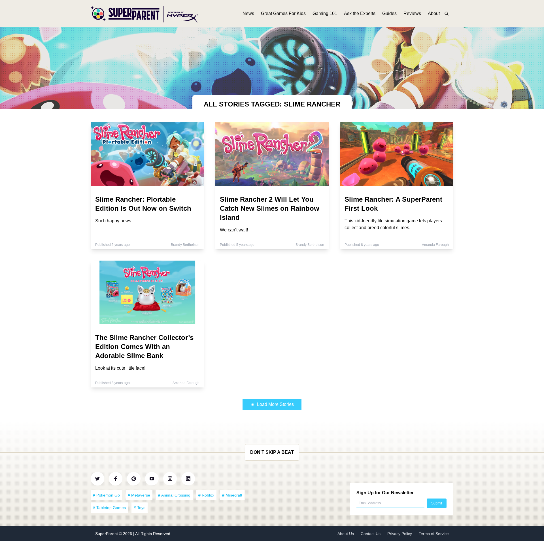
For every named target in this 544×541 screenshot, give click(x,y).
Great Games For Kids (283, 13)
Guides (389, 13)
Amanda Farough (435, 245)
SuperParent (107, 533)
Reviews (412, 13)
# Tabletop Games (109, 507)
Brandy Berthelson (185, 245)
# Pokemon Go (106, 495)
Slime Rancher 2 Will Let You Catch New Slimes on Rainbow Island (269, 208)
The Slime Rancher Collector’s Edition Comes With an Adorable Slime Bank (144, 346)
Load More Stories (275, 404)
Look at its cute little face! (120, 368)
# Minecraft (232, 495)
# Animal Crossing (174, 495)
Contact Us (371, 533)
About (434, 13)
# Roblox (206, 495)
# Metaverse (139, 495)
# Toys (139, 507)
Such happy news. (113, 220)
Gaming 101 (325, 13)
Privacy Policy (399, 533)
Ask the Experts (359, 13)
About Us (345, 533)
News (248, 13)
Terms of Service (434, 533)
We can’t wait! (234, 229)
